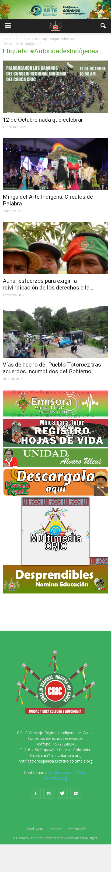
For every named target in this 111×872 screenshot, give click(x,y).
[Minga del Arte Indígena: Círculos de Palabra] (55, 164)
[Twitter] (62, 793)
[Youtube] (75, 793)
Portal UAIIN (34, 829)
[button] (103, 26)
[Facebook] (35, 793)
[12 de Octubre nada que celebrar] (55, 87)
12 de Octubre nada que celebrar (43, 120)
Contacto (55, 829)
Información (77, 829)
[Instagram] (48, 793)
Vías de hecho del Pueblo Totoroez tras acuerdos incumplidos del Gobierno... (52, 368)
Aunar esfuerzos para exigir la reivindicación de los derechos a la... (48, 284)
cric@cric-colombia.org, (61, 755)
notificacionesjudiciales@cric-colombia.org (55, 761)
